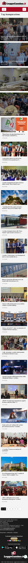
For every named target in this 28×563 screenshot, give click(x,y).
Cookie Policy (10, 532)
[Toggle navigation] (4, 9)
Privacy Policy (3, 532)
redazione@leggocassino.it (9, 528)
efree (25, 562)
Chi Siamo (15, 532)
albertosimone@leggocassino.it (7, 529)
